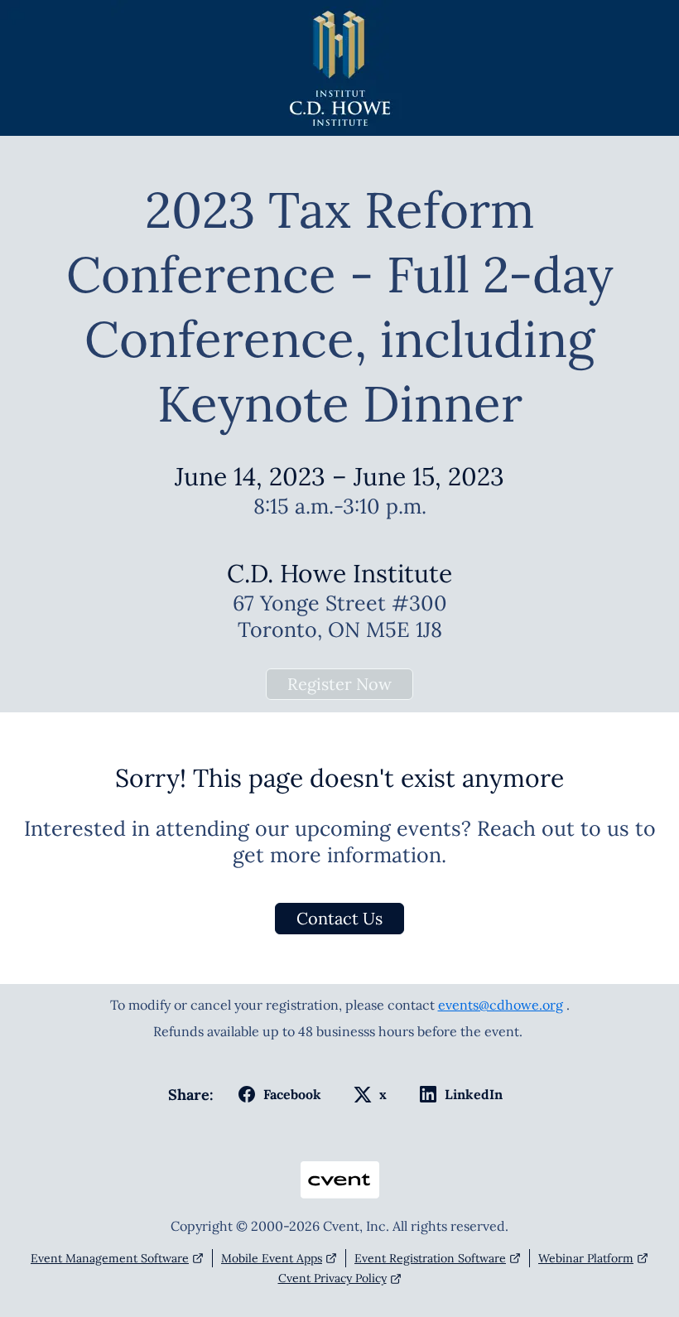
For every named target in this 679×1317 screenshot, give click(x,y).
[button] (277, 1094)
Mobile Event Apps (271, 1258)
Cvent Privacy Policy (332, 1278)
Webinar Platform (585, 1258)
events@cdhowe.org (500, 1004)
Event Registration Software (430, 1258)
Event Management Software (110, 1258)
